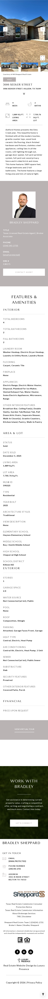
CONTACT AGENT (24, 272)
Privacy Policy (34, 982)
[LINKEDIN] (24, 951)
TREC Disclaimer (24, 916)
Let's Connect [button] (24, 823)
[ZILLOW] (30, 951)
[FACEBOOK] (17, 951)
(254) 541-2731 (10, 245)
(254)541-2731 (37, 922)
